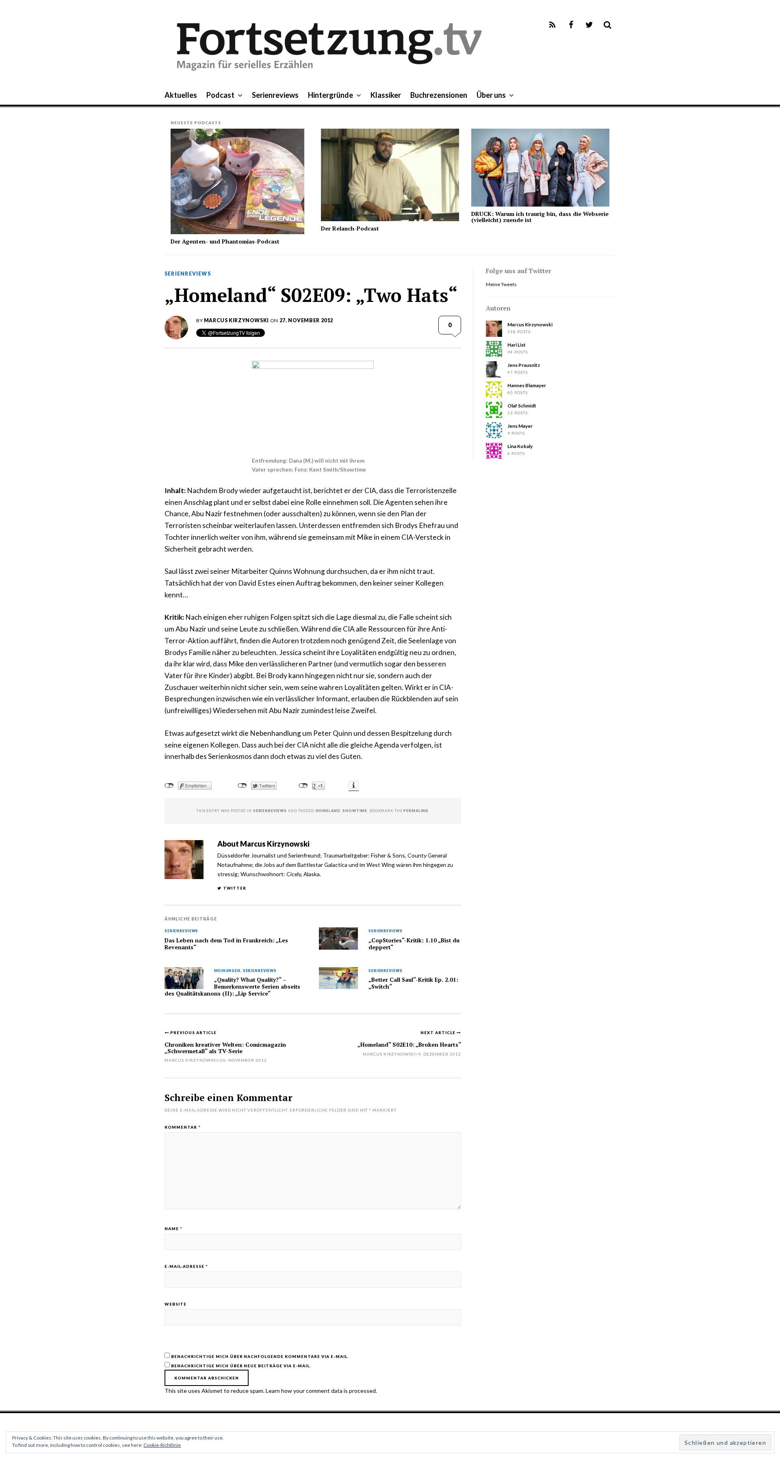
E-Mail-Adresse (186, 1266)
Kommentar (183, 1127)
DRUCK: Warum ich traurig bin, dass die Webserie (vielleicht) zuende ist (540, 217)
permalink (415, 810)
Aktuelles (181, 95)
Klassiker (385, 95)
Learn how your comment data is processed (321, 1390)
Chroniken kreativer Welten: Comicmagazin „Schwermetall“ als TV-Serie (225, 1047)
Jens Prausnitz (523, 365)
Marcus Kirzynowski (236, 320)
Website (175, 1304)
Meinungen (227, 971)
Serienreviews (275, 95)
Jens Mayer (520, 426)
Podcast (220, 95)
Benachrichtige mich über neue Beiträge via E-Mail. (241, 1365)
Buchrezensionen (438, 95)
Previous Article (193, 1032)
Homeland (328, 810)
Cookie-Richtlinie (162, 1445)
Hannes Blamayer (526, 385)
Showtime (354, 810)
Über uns (491, 95)
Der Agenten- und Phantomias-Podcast (225, 241)
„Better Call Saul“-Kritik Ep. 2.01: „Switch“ (413, 983)
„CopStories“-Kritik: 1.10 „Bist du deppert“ (413, 944)
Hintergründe (330, 95)
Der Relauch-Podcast (350, 228)
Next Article (438, 1032)
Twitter (234, 888)
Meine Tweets (501, 284)
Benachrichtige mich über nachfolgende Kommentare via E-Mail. (260, 1356)
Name (173, 1228)
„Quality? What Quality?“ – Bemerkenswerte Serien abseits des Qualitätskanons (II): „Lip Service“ (232, 986)
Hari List (516, 345)
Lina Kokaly (520, 446)
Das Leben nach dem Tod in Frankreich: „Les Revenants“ (226, 944)
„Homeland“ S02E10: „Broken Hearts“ (409, 1044)
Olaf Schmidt (521, 406)
